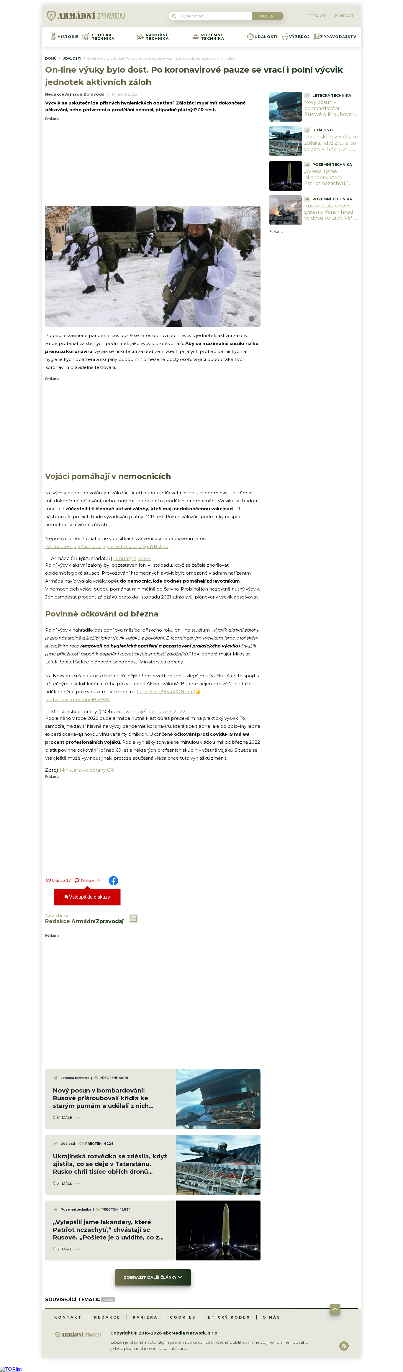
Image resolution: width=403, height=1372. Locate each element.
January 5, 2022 (132, 558)
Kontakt (68, 1317)
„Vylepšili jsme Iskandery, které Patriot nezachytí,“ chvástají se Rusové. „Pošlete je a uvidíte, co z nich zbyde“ (328, 187)
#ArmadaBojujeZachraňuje (75, 546)
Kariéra (145, 1317)
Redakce (107, 1317)
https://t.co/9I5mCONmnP (166, 691)
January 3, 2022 (167, 711)
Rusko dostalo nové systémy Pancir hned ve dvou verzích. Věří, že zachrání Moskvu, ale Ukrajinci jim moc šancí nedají (329, 221)
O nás (272, 1317)
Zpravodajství (339, 37)
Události (266, 37)
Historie (68, 37)
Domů (51, 58)
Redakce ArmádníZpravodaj (75, 94)
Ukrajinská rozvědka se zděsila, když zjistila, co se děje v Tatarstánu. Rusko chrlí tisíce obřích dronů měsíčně (331, 149)
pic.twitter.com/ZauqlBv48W (77, 699)
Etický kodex (229, 1317)
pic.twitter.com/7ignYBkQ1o (137, 546)
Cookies (183, 1317)
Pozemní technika (212, 36)
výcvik (108, 1299)
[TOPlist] (11, 1369)
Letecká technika (103, 36)
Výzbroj (299, 37)
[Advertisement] (153, 162)
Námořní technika (157, 36)
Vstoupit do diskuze (89, 897)
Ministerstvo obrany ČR (87, 770)
